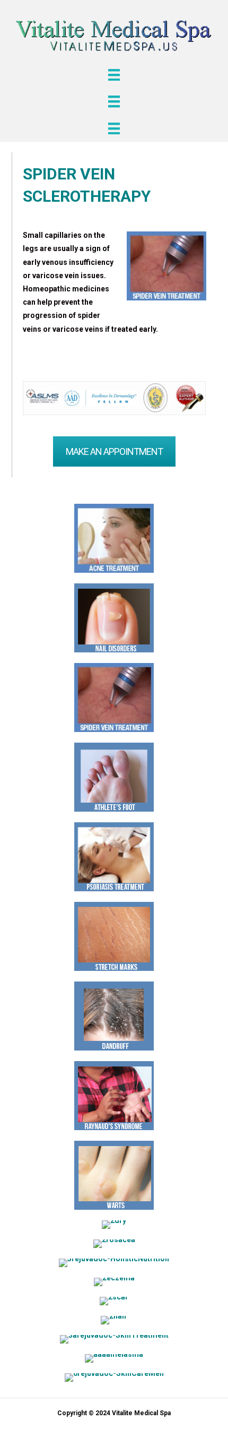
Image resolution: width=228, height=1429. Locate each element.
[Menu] (114, 75)
